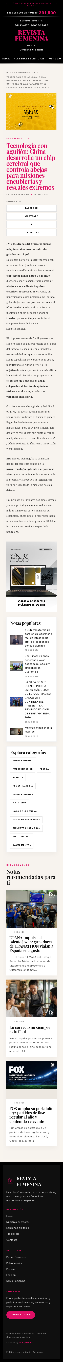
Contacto (11, 1239)
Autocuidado (21, 836)
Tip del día (12, 1233)
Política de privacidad (18, 1352)
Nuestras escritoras (29, 58)
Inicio (6, 58)
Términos (38, 1352)
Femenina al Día (23, 786)
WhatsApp (31, 216)
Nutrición (20, 803)
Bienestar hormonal (26, 828)
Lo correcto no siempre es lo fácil (29, 1029)
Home (9, 72)
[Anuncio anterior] (6, 4)
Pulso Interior (23, 769)
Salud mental (22, 845)
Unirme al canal (21, 1315)
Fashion (18, 777)
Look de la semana (25, 811)
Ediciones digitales (17, 1227)
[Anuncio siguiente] (56, 4)
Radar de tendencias (26, 819)
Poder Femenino (23, 760)
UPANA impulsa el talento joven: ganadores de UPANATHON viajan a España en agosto (31, 944)
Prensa (44, 769)
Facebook (31, 208)
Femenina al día (25, 72)
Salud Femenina (23, 794)
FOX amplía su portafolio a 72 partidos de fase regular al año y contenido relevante (31, 1115)
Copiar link (31, 232)
